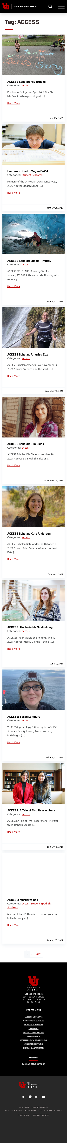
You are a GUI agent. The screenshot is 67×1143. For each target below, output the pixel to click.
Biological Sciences (33, 1024)
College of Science (33, 1017)
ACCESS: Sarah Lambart (23, 717)
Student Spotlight (41, 903)
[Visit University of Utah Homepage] (5, 6)
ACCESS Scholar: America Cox (27, 355)
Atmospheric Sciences (33, 1020)
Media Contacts (41, 1115)
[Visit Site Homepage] (33, 991)
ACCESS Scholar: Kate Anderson (29, 534)
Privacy (58, 1110)
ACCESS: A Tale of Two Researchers (31, 810)
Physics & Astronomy (33, 1048)
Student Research (32, 174)
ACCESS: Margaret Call (22, 900)
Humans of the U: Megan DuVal (27, 171)
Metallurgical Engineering (33, 1040)
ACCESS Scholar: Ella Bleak (25, 444)
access (26, 85)
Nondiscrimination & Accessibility (22, 1110)
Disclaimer (46, 1110)
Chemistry (34, 1028)
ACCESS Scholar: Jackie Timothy (29, 261)
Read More (13, 103)
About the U (25, 1115)
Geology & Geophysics (33, 1032)
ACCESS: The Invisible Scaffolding (30, 627)
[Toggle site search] (50, 6)
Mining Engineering (33, 1044)
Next (38, 954)
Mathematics (33, 1036)
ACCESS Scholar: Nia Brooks (26, 82)
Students (12, 907)
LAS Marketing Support (33, 1064)
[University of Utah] (33, 1085)
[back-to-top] (63, 1136)
